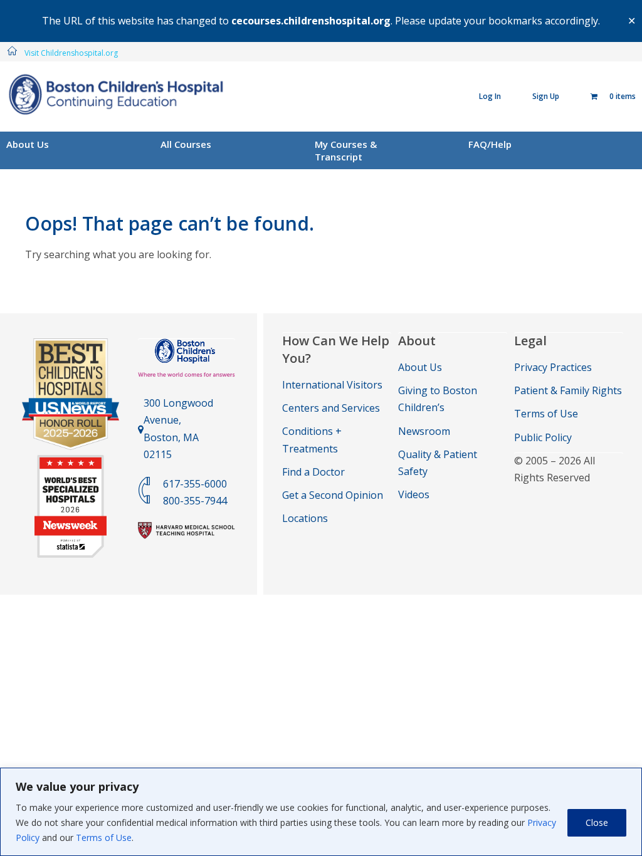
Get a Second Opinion (332, 495)
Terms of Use (104, 837)
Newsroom (424, 431)
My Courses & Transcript (346, 150)
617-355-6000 (195, 484)
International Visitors (332, 385)
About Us (27, 144)
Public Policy (543, 437)
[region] (321, 812)
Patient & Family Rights (568, 390)
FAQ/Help (490, 144)
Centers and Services (331, 408)
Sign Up (545, 96)
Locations (305, 518)
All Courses (185, 144)
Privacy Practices (553, 367)
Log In (490, 96)
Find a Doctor (313, 472)
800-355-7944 (195, 501)
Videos (413, 494)
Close (597, 822)
